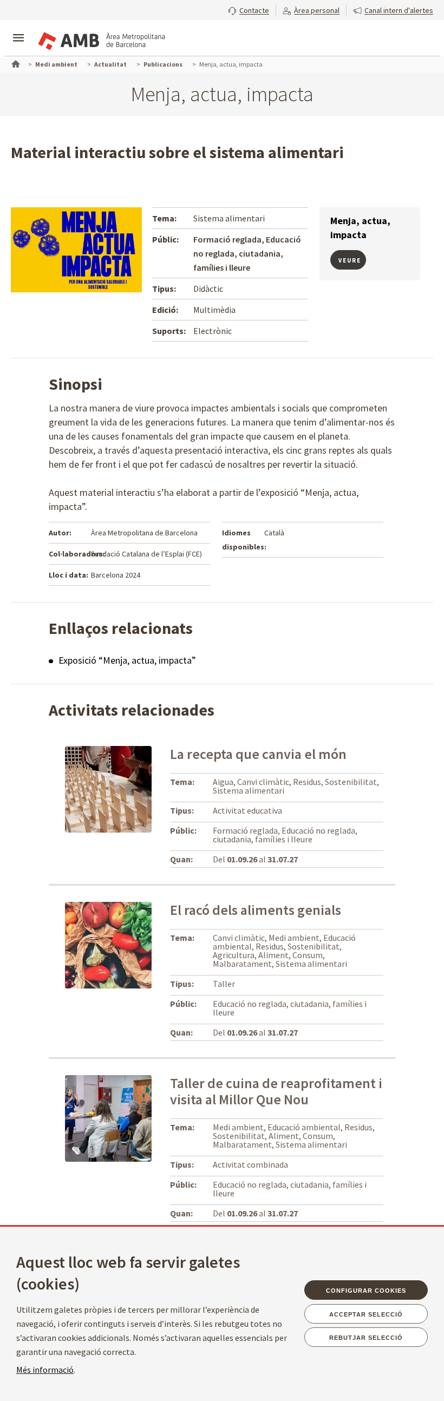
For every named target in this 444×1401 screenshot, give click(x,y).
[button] (248, 9)
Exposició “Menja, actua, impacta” (127, 660)
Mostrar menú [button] (18, 28)
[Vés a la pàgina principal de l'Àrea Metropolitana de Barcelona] (101, 39)
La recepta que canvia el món (258, 754)
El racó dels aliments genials (255, 910)
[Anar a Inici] (14, 63)
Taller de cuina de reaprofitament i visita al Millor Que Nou (276, 1091)
